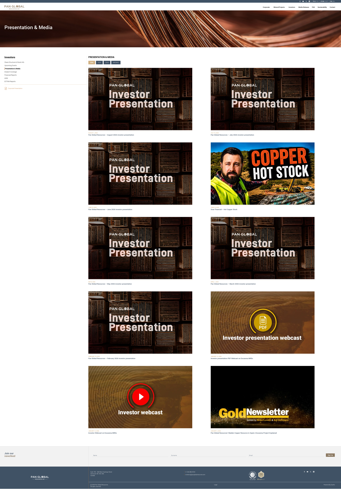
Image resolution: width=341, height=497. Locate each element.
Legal (215, 485)
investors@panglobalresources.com (194, 474)
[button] (266, 7)
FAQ (313, 7)
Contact (332, 7)
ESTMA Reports (10, 81)
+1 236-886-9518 (189, 472)
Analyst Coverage (10, 72)
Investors (292, 7)
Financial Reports (10, 75)
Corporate (266, 7)
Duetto (333, 485)
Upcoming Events (10, 65)
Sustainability (322, 7)
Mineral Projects (279, 7)
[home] (14, 7)
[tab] (91, 62)
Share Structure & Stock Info (14, 62)
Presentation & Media (12, 69)
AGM (6, 78)
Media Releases (303, 7)
